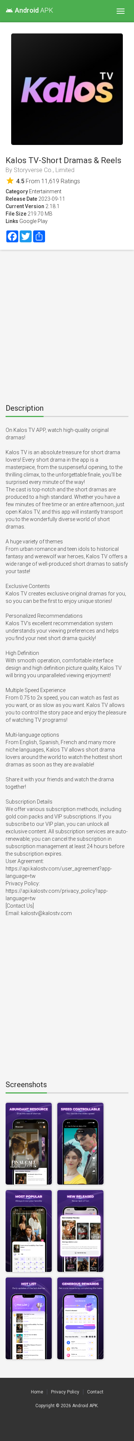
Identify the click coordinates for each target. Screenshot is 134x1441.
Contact (95, 1392)
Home (37, 1392)
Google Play (33, 221)
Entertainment (45, 191)
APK (29, 10)
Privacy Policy (65, 1392)
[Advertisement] (67, 324)
